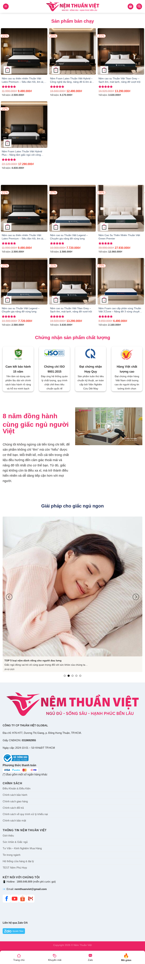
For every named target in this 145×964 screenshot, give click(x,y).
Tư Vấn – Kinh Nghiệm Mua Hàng (22, 848)
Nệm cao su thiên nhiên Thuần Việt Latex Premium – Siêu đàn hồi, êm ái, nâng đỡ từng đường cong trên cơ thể (23, 80)
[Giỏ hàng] (130, 6)
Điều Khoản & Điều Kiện (16, 788)
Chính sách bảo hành (15, 794)
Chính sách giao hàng (15, 801)
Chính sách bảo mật (14, 820)
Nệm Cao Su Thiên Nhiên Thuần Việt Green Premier (119, 237)
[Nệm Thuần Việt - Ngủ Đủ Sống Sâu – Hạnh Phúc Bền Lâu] (72, 6)
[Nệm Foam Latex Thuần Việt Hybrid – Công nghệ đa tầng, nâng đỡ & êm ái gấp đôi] (72, 51)
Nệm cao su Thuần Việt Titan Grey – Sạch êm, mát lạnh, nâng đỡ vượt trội (119, 80)
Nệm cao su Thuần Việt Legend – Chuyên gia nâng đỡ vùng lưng (69, 237)
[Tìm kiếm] (139, 6)
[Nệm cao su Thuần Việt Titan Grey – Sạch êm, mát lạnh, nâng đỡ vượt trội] (121, 51)
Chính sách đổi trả (13, 807)
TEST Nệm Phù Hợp (15, 867)
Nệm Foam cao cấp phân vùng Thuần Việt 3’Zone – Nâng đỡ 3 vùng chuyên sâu (119, 310)
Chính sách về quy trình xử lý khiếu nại (25, 814)
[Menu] (6, 6)
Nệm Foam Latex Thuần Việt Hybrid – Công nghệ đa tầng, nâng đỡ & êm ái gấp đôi (71, 80)
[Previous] (7, 212)
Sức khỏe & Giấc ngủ (15, 842)
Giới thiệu (8, 835)
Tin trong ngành (11, 855)
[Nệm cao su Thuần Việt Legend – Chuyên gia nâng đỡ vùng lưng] (72, 208)
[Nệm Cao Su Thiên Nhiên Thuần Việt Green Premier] (121, 208)
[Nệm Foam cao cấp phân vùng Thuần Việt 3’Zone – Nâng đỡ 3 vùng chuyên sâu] (121, 281)
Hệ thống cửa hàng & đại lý (18, 861)
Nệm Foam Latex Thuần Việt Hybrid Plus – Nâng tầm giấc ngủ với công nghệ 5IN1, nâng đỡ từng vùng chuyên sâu (23, 153)
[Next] (137, 212)
